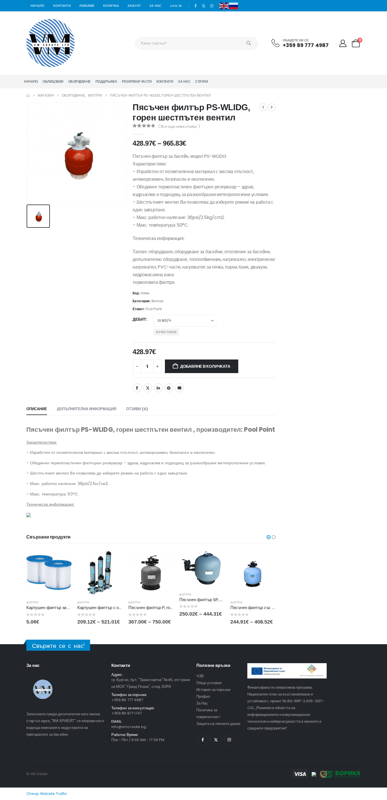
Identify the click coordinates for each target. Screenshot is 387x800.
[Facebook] (195, 5)
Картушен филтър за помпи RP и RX (60, 607)
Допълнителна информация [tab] (86, 409)
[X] (203, 5)
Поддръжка (106, 81)
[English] (224, 5)
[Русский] (234, 5)
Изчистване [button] (166, 332)
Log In (176, 5)
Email (179, 387)
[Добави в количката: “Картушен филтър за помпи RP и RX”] (62, 559)
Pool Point (154, 309)
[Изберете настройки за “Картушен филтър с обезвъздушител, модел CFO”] (113, 559)
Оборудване (79, 81)
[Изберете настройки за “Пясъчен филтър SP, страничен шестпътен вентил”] (215, 559)
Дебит (139, 319)
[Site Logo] (50, 43)
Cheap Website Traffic (46, 793)
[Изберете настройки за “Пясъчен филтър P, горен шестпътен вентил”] (164, 559)
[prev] (263, 107)
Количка (111, 5)
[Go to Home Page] (28, 95)
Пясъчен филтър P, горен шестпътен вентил (170, 607)
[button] (268, 537)
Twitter (147, 387)
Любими (87, 5)
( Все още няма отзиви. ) (179, 126)
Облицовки (52, 81)
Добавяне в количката (205, 366)
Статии (201, 81)
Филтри (157, 301)
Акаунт (134, 5)
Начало (38, 5)
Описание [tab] (36, 409)
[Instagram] (212, 5)
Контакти (62, 5)
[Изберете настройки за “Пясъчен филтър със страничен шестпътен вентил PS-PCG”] (266, 559)
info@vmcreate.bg (128, 726)
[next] (272, 107)
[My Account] (342, 43)
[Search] (249, 43)
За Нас (155, 5)
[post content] (49, 572)
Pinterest (168, 387)
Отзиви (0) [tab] (137, 409)
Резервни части (137, 81)
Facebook (137, 387)
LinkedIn (158, 387)
